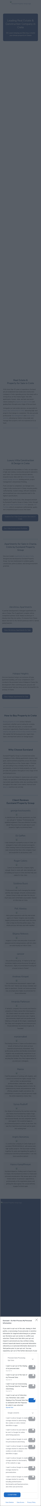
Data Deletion (10, 1502)
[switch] (32, 1367)
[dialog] (20, 1411)
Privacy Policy (31, 1502)
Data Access (20, 1502)
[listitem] (20, 1359)
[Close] (37, 1320)
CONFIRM (12, 1495)
